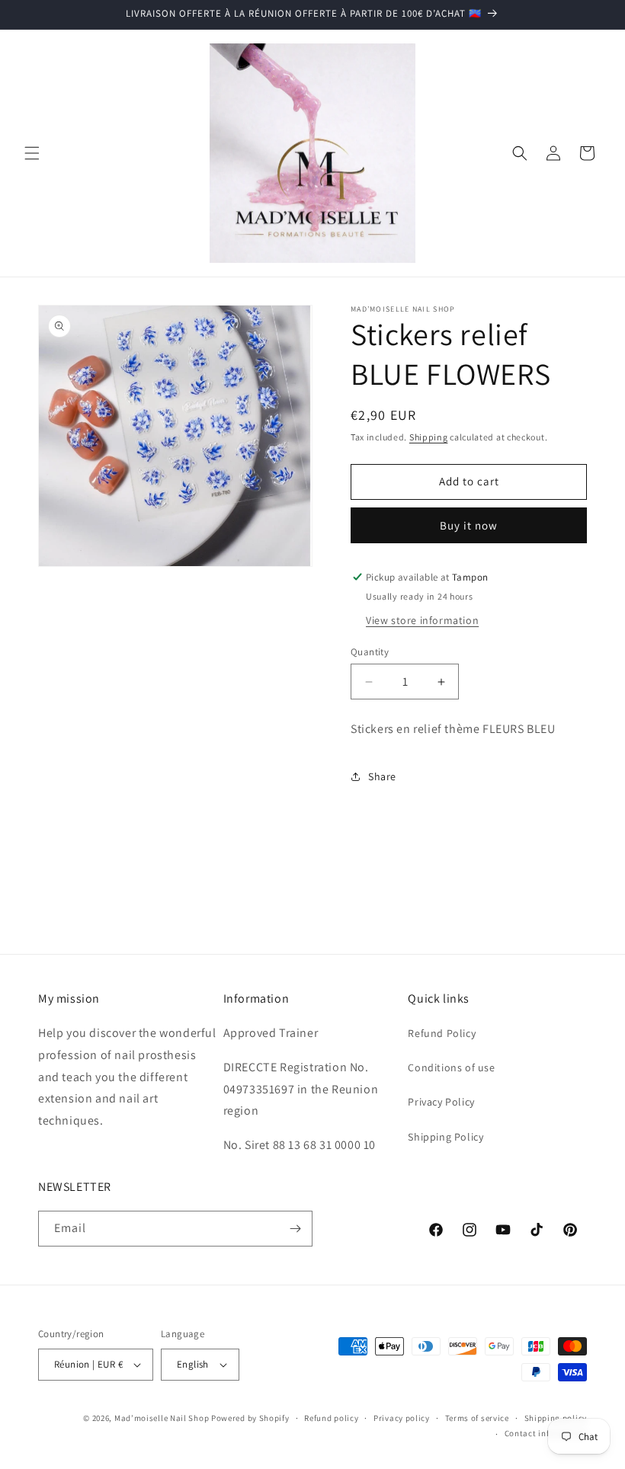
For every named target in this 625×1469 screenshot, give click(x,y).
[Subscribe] (295, 1229)
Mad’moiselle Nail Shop (161, 1418)
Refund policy (331, 1418)
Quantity (370, 651)
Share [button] (382, 776)
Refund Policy (442, 1033)
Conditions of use (451, 1067)
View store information (422, 620)
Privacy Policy (441, 1102)
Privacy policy (401, 1418)
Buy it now (469, 525)
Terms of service (477, 1418)
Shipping (428, 437)
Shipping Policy (445, 1137)
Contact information (546, 1433)
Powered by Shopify (250, 1418)
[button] (32, 153)
